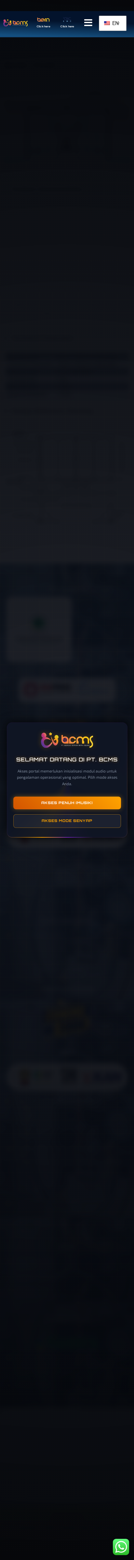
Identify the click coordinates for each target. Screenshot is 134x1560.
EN (115, 23)
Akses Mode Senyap (67, 820)
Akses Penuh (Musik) (67, 803)
